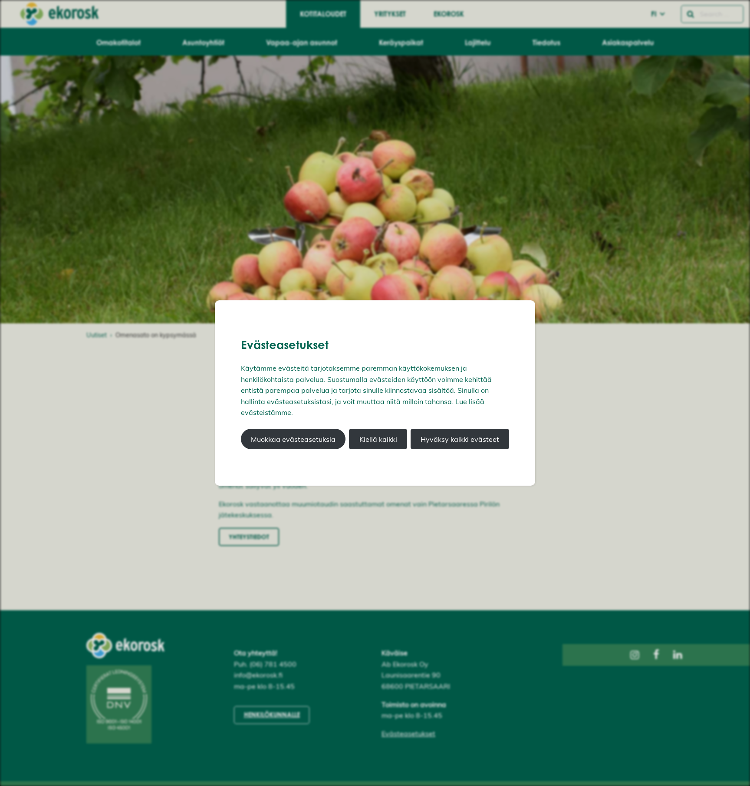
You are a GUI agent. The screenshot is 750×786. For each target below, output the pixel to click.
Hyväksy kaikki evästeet (460, 439)
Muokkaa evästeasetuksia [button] (293, 439)
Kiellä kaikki (378, 439)
